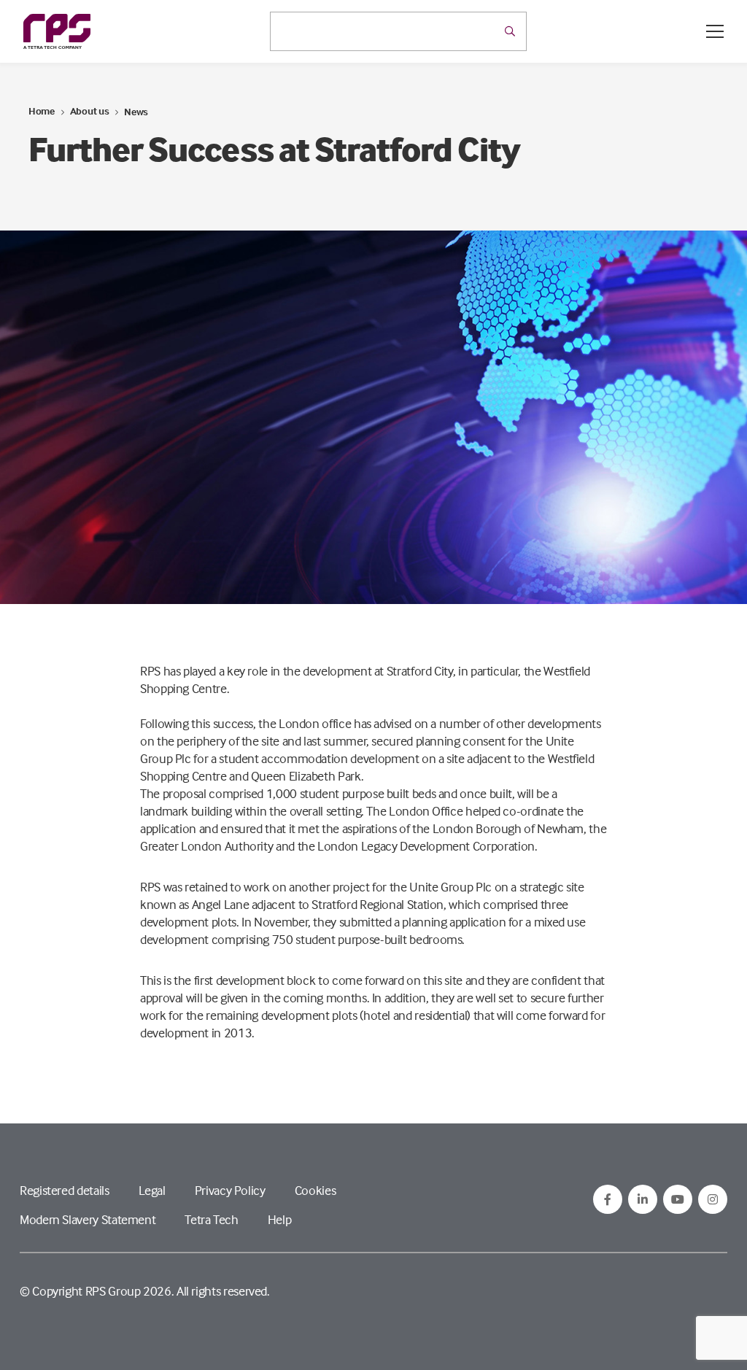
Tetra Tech (211, 1219)
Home (41, 110)
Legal (152, 1190)
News (136, 111)
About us (89, 110)
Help (280, 1219)
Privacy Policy (230, 1190)
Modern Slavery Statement (87, 1219)
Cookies (315, 1190)
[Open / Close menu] (715, 31)
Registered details (64, 1190)
